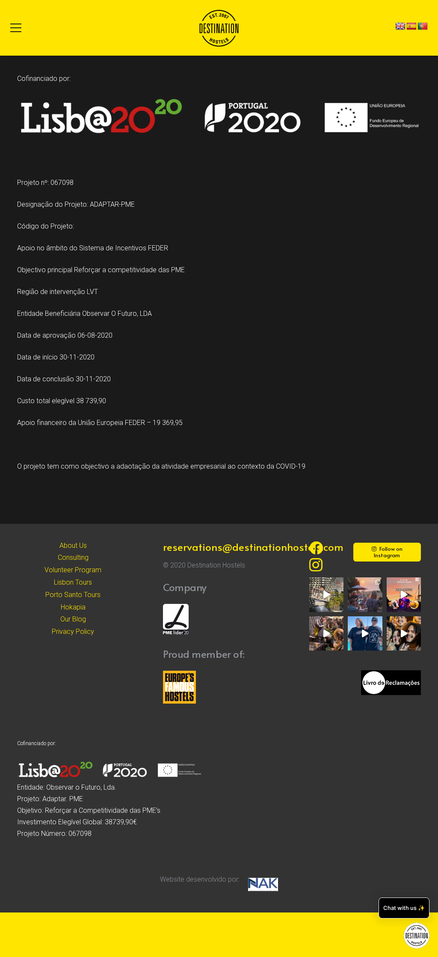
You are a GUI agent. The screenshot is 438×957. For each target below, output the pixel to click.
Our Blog (73, 619)
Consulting (73, 557)
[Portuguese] (422, 26)
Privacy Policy (73, 631)
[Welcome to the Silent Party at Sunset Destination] (404, 594)
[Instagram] (316, 564)
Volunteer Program (72, 570)
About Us (73, 545)
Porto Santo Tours (73, 595)
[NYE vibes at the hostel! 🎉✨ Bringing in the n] (404, 633)
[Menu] (16, 28)
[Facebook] (316, 548)
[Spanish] (411, 26)
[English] (400, 26)
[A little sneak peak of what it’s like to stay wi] (365, 594)
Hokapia (73, 607)
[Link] (219, 27)
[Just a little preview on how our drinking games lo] (326, 633)
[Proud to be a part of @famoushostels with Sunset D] (365, 633)
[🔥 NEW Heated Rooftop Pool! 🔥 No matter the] (326, 594)
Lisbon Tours (73, 582)
